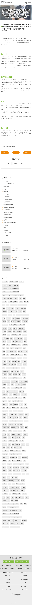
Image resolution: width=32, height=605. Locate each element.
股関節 (4, 321)
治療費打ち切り (6, 500)
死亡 (7, 305)
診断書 (24, 331)
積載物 (4, 388)
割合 (23, 497)
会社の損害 (5, 454)
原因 (4, 348)
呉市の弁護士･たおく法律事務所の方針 (11, 292)
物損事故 (5, 431)
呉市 (25, 504)
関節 (11, 338)
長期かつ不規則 (19, 341)
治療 (4, 355)
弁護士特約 (21, 414)
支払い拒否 (18, 451)
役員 (13, 437)
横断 (26, 427)
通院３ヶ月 (21, 391)
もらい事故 (18, 437)
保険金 (23, 444)
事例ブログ (3, 146)
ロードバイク (5, 490)
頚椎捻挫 (18, 484)
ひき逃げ (16, 441)
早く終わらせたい (22, 305)
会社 (9, 461)
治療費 (4, 335)
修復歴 (10, 470)
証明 (27, 467)
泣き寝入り (19, 461)
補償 (14, 470)
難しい (4, 477)
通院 (4, 308)
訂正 (24, 378)
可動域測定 (11, 424)
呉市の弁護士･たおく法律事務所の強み (11, 285)
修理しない (5, 404)
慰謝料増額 (24, 457)
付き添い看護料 (24, 408)
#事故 (9, 163)
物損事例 (6, 192)
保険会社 (25, 434)
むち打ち (6, 225)
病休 (24, 388)
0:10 (16, 391)
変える (12, 348)
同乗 (18, 427)
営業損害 (5, 437)
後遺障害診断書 (25, 318)
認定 (24, 398)
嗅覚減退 (18, 318)
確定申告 (18, 444)
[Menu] (29, 2)
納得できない (5, 457)
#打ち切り (21, 163)
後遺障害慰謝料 (13, 457)
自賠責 (10, 374)
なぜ (14, 464)
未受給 (4, 398)
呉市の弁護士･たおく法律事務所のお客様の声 (12, 517)
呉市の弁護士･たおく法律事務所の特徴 (11, 288)
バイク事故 (12, 490)
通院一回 (9, 467)
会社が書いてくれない (22, 351)
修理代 (4, 464)
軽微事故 (12, 451)
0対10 (25, 404)
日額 (15, 378)
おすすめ (11, 414)
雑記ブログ (6, 189)
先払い (22, 371)
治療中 (12, 308)
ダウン (4, 417)
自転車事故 (5, 494)
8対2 (4, 368)
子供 (23, 437)
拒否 (20, 417)
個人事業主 (5, 325)
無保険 (13, 461)
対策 (8, 355)
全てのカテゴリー (8, 181)
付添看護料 (5, 411)
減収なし (19, 321)
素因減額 (21, 441)
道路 (9, 401)
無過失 (19, 494)
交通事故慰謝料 (6, 427)
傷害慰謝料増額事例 (8, 204)
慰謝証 (14, 394)
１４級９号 (17, 480)
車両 (15, 368)
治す (23, 474)
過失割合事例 (7, 194)
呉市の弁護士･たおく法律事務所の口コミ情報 (12, 510)
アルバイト (18, 384)
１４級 (10, 328)
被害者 (21, 404)
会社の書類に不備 (6, 364)
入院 (24, 431)
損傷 (12, 477)
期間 (24, 298)
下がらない (10, 417)
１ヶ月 (16, 500)
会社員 (4, 384)
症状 (20, 298)
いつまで (20, 447)
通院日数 (5, 311)
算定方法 (10, 378)
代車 (10, 411)
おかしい (5, 401)
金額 (16, 311)
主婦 (4, 318)
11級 (14, 315)
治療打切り (5, 394)
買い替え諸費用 (20, 464)
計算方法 (24, 384)
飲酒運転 (5, 461)
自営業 (16, 282)
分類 (14, 331)
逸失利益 (13, 321)
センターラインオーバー (8, 504)
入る (4, 447)
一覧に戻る (16, 152)
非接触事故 (13, 345)
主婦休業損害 (9, 368)
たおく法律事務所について (13, 507)
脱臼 (16, 477)
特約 (16, 414)
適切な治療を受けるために (10, 222)
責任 (17, 401)
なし (9, 484)
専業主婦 (26, 421)
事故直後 (15, 374)
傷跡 (14, 474)
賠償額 (9, 361)
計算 (25, 338)
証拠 (9, 444)
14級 (4, 305)
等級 (12, 371)
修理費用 (19, 364)
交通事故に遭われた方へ (8, 520)
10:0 (7, 351)
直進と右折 (24, 470)
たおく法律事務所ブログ (9, 184)
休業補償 (12, 355)
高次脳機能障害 (6, 371)
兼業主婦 (8, 318)
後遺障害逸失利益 (20, 490)
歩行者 (18, 470)
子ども (12, 381)
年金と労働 (24, 394)
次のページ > (27, 152)
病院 (8, 348)
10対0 (13, 484)
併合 (19, 457)
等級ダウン (5, 421)
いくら (26, 414)
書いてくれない (19, 355)
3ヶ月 (12, 384)
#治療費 (15, 163)
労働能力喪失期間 (6, 358)
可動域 (7, 338)
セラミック (19, 454)
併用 (21, 388)
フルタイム (19, 434)
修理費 (10, 431)
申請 (8, 335)
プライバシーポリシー (14, 527)
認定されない (16, 467)
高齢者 (24, 358)
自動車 (8, 447)
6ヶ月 (8, 308)
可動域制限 (25, 345)
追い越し (23, 487)
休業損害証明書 (13, 351)
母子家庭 (5, 424)
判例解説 (15, 328)
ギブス (4, 434)
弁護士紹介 (24, 520)
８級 (13, 318)
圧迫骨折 (5, 315)
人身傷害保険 (12, 421)
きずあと (20, 411)
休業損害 (6, 230)
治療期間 (5, 474)
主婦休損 (5, 378)
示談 (16, 305)
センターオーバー (10, 391)
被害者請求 (13, 335)
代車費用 (9, 464)
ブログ (10, 474)
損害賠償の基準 (7, 215)
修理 (15, 447)
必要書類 (15, 411)
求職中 (21, 401)
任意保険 (14, 494)
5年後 (21, 381)
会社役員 (19, 378)
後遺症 (10, 315)
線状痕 (8, 497)
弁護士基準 (23, 308)
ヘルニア (27, 315)
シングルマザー (6, 381)
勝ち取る (17, 371)
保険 (8, 434)
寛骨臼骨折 (19, 331)
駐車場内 (10, 301)
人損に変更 (24, 361)
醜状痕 (8, 345)
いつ (27, 444)
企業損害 (22, 467)
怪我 (18, 408)
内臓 (8, 477)
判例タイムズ (10, 398)
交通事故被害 (19, 421)
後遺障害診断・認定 (8, 217)
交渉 (24, 348)
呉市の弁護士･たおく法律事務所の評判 (11, 514)
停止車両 (18, 487)
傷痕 (4, 345)
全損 (4, 408)
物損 (5, 228)
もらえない (11, 311)
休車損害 (10, 441)
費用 (24, 461)
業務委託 (5, 470)
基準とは (13, 427)
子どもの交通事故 (8, 233)
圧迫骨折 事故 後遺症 (18, 295)
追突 (10, 394)
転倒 (24, 311)
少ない (12, 388)
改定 (25, 341)
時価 (19, 368)
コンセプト (5, 282)
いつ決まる (11, 487)
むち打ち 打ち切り (7, 295)
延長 (12, 500)
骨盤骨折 (9, 331)
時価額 (24, 364)
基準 (9, 437)
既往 (16, 497)
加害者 (13, 408)
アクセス (12, 523)
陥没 (13, 401)
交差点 (22, 480)
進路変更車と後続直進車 (8, 480)
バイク (20, 398)
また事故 (17, 308)
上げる (26, 464)
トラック (5, 441)
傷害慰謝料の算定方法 (9, 212)
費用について (17, 520)
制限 (15, 338)
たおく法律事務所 (19, 523)
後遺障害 (26, 301)
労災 (17, 388)
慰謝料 (11, 305)
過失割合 (16, 301)
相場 (25, 355)
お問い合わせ (5, 527)
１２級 (4, 331)
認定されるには (18, 348)
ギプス (9, 341)
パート (20, 431)
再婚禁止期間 (21, 328)
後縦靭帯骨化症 (20, 315)
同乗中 (4, 467)
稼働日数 (26, 381)
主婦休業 (5, 374)
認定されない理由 (18, 424)
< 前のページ (5, 152)
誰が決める (5, 487)
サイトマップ (24, 590)
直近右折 (13, 434)
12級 (8, 321)
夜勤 (4, 391)
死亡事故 (6, 235)
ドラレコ (5, 444)
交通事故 (21, 282)
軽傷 (17, 381)
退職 (15, 325)
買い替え (8, 408)
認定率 (27, 497)
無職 (8, 384)
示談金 (4, 361)
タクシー (24, 335)
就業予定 (14, 364)
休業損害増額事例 (8, 199)
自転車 (22, 427)
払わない (15, 431)
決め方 (23, 484)
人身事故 (16, 504)
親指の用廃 (24, 321)
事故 (4, 351)
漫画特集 (14, 361)
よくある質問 (5, 523)
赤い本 (4, 341)
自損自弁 (16, 417)
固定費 (10, 325)
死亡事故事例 (7, 197)
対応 (20, 374)
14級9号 (19, 325)
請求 (27, 474)
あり (16, 398)
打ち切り (5, 301)
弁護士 (4, 507)
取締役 (10, 454)
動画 (13, 444)
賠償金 (23, 451)
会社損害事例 (7, 210)
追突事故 (16, 404)
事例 (4, 497)
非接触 (20, 311)
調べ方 (23, 368)
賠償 (8, 388)
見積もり (24, 494)
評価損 (21, 301)
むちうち (14, 358)
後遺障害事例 (7, 202)
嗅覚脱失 (5, 328)
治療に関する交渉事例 (10, 146)
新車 (21, 504)
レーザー (19, 474)
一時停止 (5, 484)
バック (24, 374)
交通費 (5, 220)
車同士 (19, 345)
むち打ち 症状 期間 (7, 298)
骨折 (24, 325)
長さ (12, 497)
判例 (13, 341)
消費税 (10, 404)
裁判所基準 (20, 338)
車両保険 (25, 417)
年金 (19, 394)
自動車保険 (5, 414)
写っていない (5, 451)
